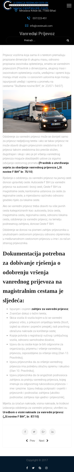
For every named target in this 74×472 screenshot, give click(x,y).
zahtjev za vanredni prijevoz (49, 309)
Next (41, 440)
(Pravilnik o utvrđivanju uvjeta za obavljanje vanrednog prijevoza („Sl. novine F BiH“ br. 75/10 (36, 167)
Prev (32, 440)
